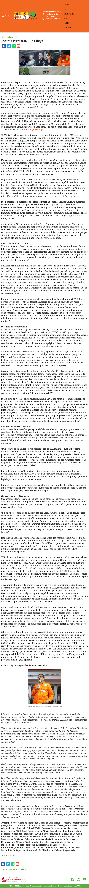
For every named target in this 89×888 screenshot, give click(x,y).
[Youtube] (84, 879)
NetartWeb (76, 886)
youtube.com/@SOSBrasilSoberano (51, 17)
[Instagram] (78, 879)
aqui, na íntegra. (36, 129)
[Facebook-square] (73, 879)
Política (9, 869)
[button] (4, 46)
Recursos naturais (20, 869)
